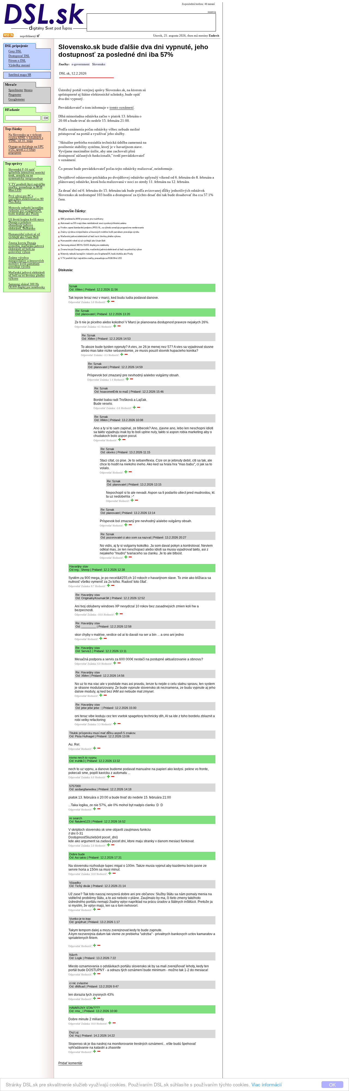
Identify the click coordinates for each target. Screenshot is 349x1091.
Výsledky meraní (19, 65)
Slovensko (98, 64)
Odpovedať (74, 302)
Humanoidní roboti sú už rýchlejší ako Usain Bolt (24, 236)
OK (332, 1084)
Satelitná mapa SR (19, 74)
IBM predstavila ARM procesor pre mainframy (82, 219)
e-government (80, 64)
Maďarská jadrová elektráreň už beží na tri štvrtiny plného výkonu (26, 275)
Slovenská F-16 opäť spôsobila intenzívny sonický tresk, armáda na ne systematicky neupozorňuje (26, 174)
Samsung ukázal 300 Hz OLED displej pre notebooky (26, 286)
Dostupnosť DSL (19, 55)
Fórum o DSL (17, 60)
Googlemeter (16, 99)
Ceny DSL (15, 51)
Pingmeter (14, 94)
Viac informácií (266, 1084)
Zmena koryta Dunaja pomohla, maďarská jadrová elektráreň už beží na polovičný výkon (26, 247)
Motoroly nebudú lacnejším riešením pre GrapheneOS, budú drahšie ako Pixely (25, 210)
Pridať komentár (70, 1063)
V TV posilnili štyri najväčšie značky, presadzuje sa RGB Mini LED (26, 187)
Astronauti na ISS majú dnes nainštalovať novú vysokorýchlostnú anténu (93, 223)
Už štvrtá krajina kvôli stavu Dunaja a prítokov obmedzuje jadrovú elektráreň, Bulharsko (26, 224)
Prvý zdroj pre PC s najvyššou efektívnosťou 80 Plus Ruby (26, 198)
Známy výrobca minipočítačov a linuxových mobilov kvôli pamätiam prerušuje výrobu (26, 262)
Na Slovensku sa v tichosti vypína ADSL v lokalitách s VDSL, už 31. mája (25, 137)
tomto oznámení (122, 107)
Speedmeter (15, 89)
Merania (28, 90)
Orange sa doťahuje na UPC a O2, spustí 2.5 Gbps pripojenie (26, 149)
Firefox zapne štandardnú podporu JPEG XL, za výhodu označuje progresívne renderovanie (102, 227)
